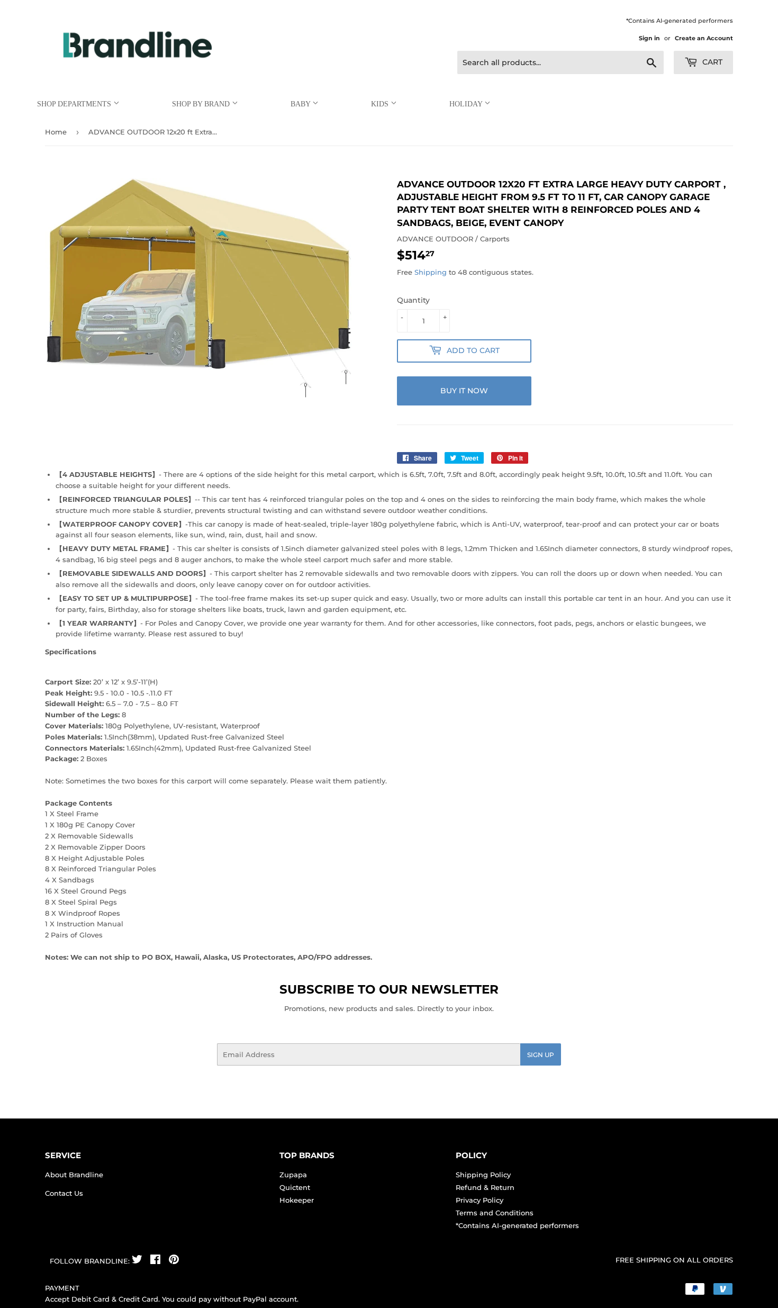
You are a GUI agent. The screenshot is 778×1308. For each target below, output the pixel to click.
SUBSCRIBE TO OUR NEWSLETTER (389, 989)
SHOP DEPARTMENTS (75, 104)
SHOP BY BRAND (202, 104)
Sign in (649, 38)
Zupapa (293, 1174)
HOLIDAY (466, 104)
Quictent (294, 1187)
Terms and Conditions (494, 1212)
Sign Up (540, 1055)
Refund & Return (485, 1187)
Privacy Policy (479, 1200)
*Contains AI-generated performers (517, 1225)
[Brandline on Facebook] (155, 1261)
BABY (301, 104)
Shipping (430, 272)
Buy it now (464, 390)
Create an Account (704, 38)
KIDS (381, 104)
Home (56, 132)
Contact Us (64, 1193)
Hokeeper (296, 1200)
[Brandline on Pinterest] (173, 1261)
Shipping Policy (483, 1174)
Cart (711, 62)
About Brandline (74, 1174)
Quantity (413, 300)
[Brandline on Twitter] (137, 1261)
